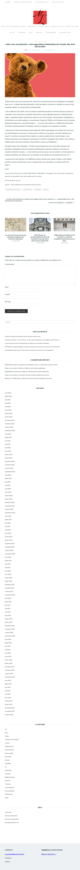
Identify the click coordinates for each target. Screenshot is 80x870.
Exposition (36, 41)
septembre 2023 (10, 512)
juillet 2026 (8, 396)
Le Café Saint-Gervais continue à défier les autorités (33, 375)
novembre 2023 (9, 506)
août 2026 (8, 393)
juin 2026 (7, 400)
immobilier (8, 763)
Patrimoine (22, 32)
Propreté (39, 32)
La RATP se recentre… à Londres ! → (61, 203)
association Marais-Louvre (13, 189)
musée (46, 189)
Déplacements (9, 746)
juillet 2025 (8, 437)
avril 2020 (8, 653)
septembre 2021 (10, 595)
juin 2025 (7, 441)
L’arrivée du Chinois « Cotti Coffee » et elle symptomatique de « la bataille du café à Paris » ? (32, 340)
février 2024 (8, 495)
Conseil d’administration (23, 2)
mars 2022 (8, 574)
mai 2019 (7, 691)
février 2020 (8, 660)
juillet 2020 (8, 643)
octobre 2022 (9, 550)
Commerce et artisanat (12, 739)
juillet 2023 (8, 519)
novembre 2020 (9, 629)
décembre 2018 (9, 708)
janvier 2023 (8, 540)
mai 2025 (7, 444)
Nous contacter (58, 2)
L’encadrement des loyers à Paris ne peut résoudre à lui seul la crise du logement (29, 350)
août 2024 (8, 475)
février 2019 (8, 701)
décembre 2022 (9, 543)
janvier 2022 (8, 581)
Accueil (12, 32)
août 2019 (8, 680)
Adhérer (8, 2)
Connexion (8, 812)
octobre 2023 (9, 509)
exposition (37, 189)
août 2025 (8, 434)
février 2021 (8, 619)
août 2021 (8, 598)
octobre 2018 (9, 714)
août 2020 (8, 639)
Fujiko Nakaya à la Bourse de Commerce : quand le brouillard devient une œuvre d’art (64, 238)
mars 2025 (8, 451)
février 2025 (8, 454)
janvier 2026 (8, 417)
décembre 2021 (9, 584)
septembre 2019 (10, 677)
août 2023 (8, 516)
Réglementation (65, 32)
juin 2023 (7, 523)
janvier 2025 (8, 458)
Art (6, 729)
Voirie (6, 798)
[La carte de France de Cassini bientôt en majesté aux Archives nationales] (15, 224)
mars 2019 (8, 697)
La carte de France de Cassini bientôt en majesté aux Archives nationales (15, 237)
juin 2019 (7, 687)
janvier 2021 (8, 622)
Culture (7, 743)
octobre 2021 (9, 591)
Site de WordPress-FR (11, 822)
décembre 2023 (9, 502)
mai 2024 (7, 485)
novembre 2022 (9, 547)
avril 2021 (8, 612)
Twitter (7, 861)
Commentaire (10, 264)
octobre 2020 (9, 632)
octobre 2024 (9, 468)
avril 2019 (8, 694)
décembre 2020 (9, 625)
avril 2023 (8, 530)
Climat (7, 736)
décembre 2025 (9, 420)
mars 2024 (8, 492)
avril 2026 (8, 406)
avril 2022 (8, 571)
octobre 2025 (9, 427)
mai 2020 (7, 649)
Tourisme (8, 784)
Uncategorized (9, 787)
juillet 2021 (8, 601)
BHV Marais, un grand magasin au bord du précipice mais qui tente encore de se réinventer (40, 238)
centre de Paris (27, 189)
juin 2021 (7, 605)
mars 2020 (8, 656)
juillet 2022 (8, 560)
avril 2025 (8, 447)
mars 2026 (8, 410)
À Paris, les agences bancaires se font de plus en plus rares (23, 336)
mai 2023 (7, 526)
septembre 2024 (10, 471)
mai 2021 (7, 608)
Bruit (31, 32)
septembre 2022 (10, 554)
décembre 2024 (9, 461)
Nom (7, 287)
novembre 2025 (9, 423)
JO (6, 767)
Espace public (9, 753)
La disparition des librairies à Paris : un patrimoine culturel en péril (37, 365)
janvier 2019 (8, 704)
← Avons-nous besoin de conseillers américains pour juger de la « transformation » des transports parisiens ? (39, 200)
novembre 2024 (9, 465)
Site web (8, 302)
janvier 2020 (8, 663)
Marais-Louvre (34, 50)
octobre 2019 (9, 673)
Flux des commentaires (12, 819)
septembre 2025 (10, 430)
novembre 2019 (9, 670)
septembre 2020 (10, 636)
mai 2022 (7, 567)
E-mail (7, 294)
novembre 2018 (9, 711)
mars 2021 (8, 615)
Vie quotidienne (10, 791)
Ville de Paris (9, 794)
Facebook (8, 858)
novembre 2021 (9, 588)
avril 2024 (8, 489)
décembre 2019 (9, 667)
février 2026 (8, 413)
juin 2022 (7, 564)
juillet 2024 (8, 478)
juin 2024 (7, 482)
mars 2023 (8, 533)
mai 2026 (7, 403)
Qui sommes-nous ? (42, 2)
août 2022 (8, 557)
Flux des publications (11, 815)
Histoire (44, 41)
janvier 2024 (8, 499)
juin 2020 (7, 646)
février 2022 (8, 578)
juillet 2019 (8, 684)
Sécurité (7, 780)
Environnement (51, 32)
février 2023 (8, 536)
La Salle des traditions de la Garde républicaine (31, 368)
